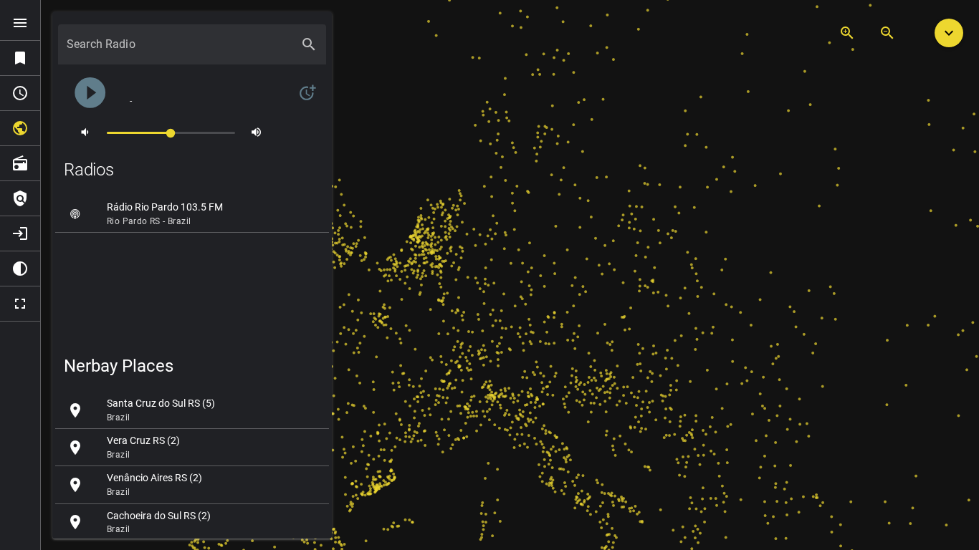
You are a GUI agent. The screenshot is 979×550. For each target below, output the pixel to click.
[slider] (171, 132)
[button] (949, 33)
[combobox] (179, 50)
